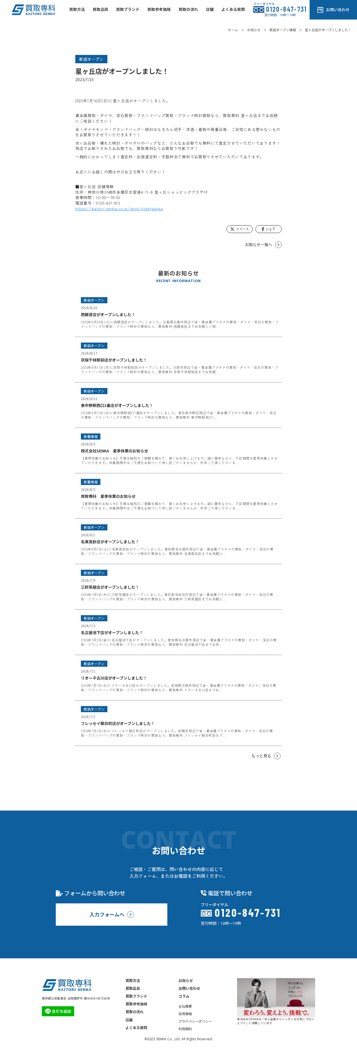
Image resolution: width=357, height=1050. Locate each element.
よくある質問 (136, 1027)
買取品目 (133, 988)
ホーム (233, 30)
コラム (183, 996)
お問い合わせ (189, 988)
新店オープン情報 (282, 30)
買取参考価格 (136, 1004)
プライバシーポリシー (195, 1021)
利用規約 (185, 1029)
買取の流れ (135, 1011)
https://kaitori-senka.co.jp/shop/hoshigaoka (119, 208)
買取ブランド (136, 996)
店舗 (129, 1019)
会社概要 (185, 1006)
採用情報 (185, 1014)
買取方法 (133, 980)
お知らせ (253, 30)
